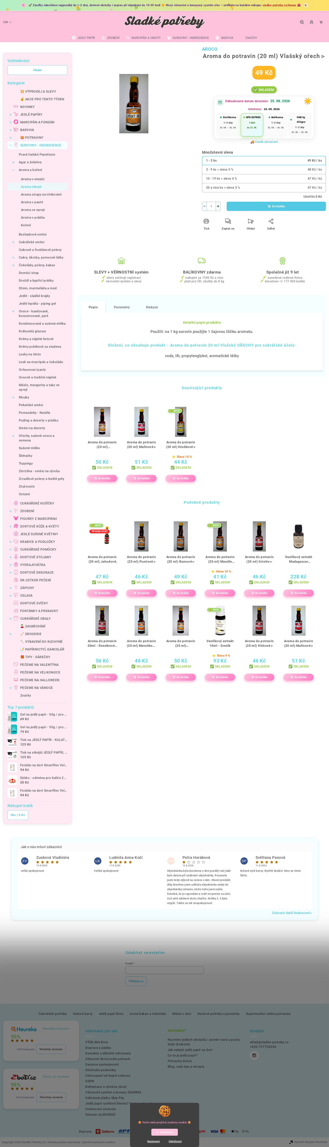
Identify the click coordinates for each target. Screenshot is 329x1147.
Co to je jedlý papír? (183, 1055)
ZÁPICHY (27, 588)
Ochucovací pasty (32, 370)
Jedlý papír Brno (111, 1014)
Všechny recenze (51, 1049)
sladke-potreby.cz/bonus (279, 5)
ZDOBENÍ (27, 511)
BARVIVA (27, 130)
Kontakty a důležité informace (108, 1053)
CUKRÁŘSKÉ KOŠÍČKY (37, 503)
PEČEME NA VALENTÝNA (39, 665)
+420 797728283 (263, 1047)
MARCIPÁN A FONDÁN (37, 122)
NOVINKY (27, 107)
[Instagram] (254, 1055)
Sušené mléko (29, 448)
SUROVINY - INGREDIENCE (40, 145)
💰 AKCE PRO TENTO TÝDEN (42, 99)
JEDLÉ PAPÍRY (31, 114)
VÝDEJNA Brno (96, 1042)
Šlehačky (25, 456)
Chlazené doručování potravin (107, 1059)
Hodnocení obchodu (100, 1109)
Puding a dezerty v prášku (38, 420)
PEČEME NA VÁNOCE (36, 688)
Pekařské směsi (31, 405)
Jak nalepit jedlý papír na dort (190, 1050)
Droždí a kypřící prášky (36, 280)
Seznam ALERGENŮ (100, 1114)
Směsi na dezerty (32, 428)
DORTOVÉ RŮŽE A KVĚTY (39, 526)
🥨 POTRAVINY (31, 137)
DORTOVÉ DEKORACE (37, 572)
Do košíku (278, 206)
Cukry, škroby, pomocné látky (41, 257)
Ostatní (24, 494)
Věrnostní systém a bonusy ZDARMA (113, 1092)
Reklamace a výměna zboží (106, 1087)
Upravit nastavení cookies (98, 1142)
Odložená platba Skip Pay (104, 1098)
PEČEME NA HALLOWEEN (40, 680)
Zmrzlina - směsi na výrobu (39, 471)
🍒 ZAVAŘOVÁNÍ (33, 626)
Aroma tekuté (31, 187)
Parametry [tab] (122, 307)
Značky (25, 695)
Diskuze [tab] (152, 307)
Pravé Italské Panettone (37, 154)
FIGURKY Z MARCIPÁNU (38, 519)
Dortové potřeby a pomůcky (218, 1014)
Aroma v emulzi (33, 179)
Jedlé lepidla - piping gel (37, 303)
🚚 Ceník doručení (264, 142)
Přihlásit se (136, 981)
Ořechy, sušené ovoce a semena (37, 438)
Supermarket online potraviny (268, 1014)
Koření (26, 225)
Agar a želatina (30, 162)
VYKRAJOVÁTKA (33, 565)
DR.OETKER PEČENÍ (35, 580)
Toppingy (26, 463)
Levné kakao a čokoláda (148, 1014)
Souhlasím (166, 1132)
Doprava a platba (98, 1048)
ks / (18, 815)
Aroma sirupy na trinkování (41, 194)
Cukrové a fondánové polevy (40, 250)
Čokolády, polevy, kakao (37, 265)
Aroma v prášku (33, 217)
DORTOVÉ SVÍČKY (34, 603)
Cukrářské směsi (31, 242)
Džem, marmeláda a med (38, 288)
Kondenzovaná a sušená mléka (42, 323)
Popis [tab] (93, 307)
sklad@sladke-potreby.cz (269, 1042)
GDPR (89, 1081)
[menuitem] (83, 37)
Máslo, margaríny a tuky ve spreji (39, 387)
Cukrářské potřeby (53, 1014)
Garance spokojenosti (102, 1064)
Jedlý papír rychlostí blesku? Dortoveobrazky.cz (121, 1103)
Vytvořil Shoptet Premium (310, 1142)
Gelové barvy (83, 1014)
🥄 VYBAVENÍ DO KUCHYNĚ (41, 642)
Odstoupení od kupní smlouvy (107, 1075)
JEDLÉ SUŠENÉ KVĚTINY (39, 534)
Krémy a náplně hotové (36, 339)
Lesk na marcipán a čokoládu (41, 362)
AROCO (210, 49)
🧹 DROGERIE (30, 634)
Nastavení (153, 1141)
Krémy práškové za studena (40, 346)
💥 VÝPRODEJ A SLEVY (38, 91)
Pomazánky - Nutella (34, 413)
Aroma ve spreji (33, 210)
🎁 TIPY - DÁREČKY (35, 657)
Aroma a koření (30, 170)
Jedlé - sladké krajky (34, 296)
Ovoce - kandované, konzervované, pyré (34, 313)
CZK (5, 22)
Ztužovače (27, 486)
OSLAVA (26, 595)
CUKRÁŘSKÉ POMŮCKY (38, 549)
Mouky (24, 397)
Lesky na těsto (30, 354)
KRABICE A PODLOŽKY (37, 542)
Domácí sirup (29, 273)
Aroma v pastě (32, 202)
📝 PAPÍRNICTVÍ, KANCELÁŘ (42, 649)
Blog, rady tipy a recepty (186, 1066)
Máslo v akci (181, 1014)
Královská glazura (32, 331)
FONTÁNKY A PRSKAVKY (39, 611)
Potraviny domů (180, 1061)
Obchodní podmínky (100, 1070)
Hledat (37, 70)
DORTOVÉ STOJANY (35, 557)
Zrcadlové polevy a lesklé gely (41, 479)
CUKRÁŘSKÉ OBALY (35, 618)
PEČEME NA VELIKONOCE (40, 672)
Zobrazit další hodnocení (291, 913)
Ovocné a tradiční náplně (37, 377)
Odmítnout (175, 1141)
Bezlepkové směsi (32, 234)
